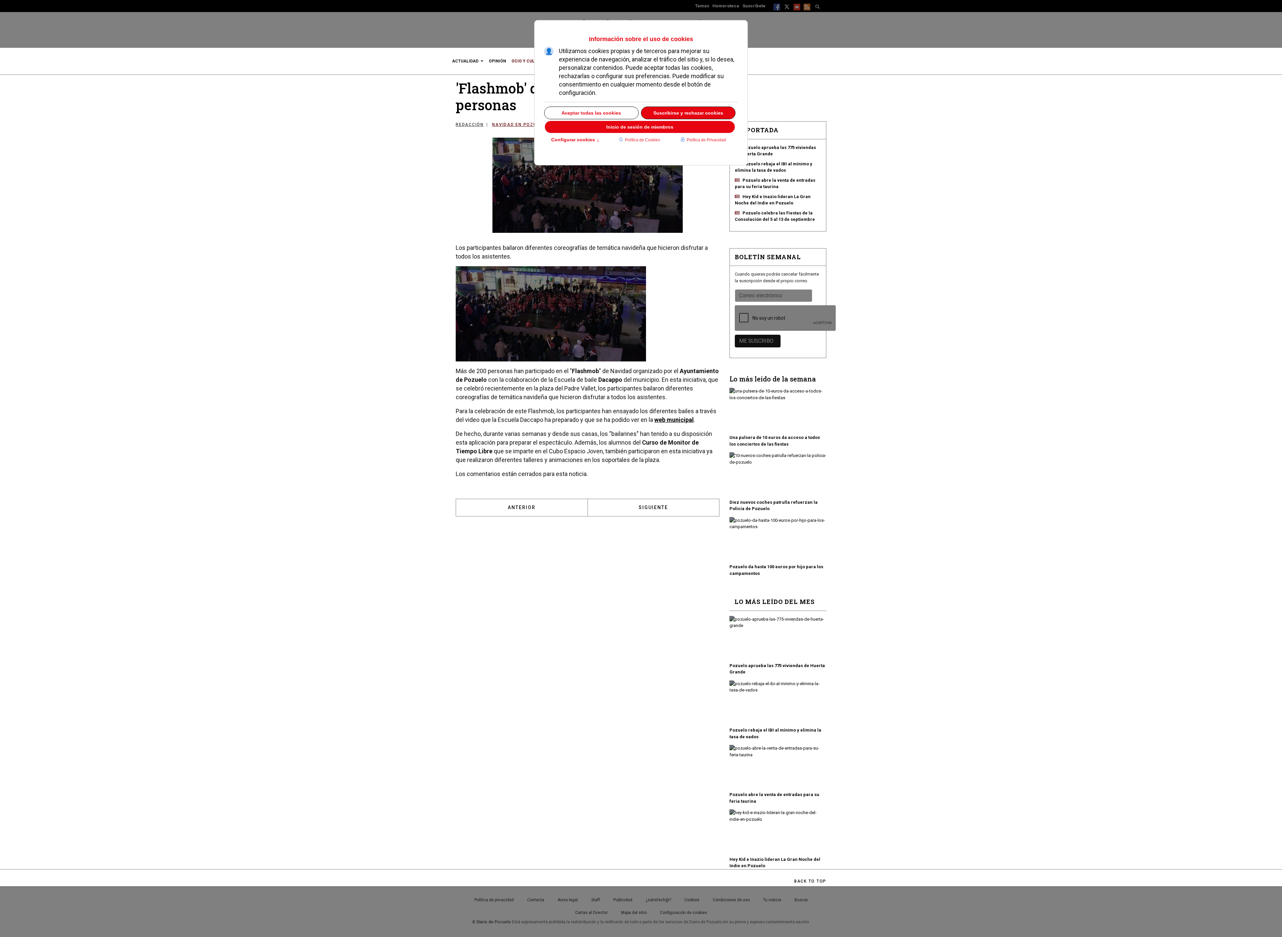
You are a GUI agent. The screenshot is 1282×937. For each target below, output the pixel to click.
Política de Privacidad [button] (706, 140)
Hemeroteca (725, 5)
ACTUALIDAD (465, 61)
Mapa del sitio (634, 912)
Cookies (691, 900)
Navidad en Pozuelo (519, 124)
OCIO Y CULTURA (528, 61)
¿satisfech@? (658, 900)
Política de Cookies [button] (642, 140)
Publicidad (622, 900)
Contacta (535, 900)
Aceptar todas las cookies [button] (591, 113)
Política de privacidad (494, 900)
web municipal (674, 419)
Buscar (801, 900)
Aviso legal (568, 900)
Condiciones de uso (731, 900)
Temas (702, 5)
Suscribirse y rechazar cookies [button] (688, 113)
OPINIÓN (497, 61)
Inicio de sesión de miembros (639, 127)
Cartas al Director (591, 912)
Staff (595, 900)
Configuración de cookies (683, 912)
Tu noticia (772, 900)
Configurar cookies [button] (575, 140)
